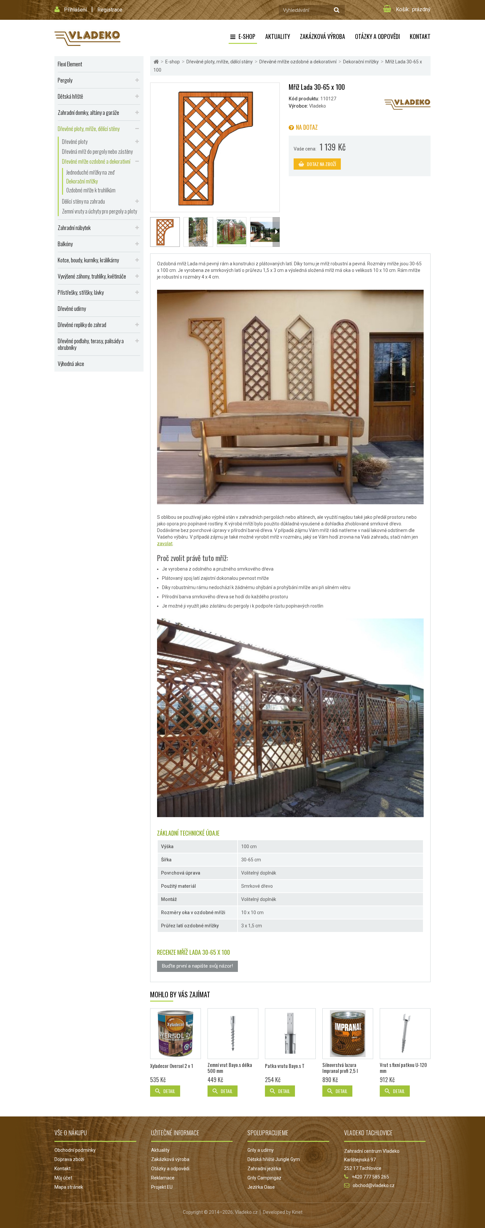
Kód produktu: (304, 98)
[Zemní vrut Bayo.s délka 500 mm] (233, 1033)
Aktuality (277, 36)
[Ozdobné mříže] (198, 232)
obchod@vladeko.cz (374, 1185)
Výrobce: (298, 106)
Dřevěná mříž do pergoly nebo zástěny (97, 151)
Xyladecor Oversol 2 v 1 (171, 1066)
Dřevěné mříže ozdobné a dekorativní (96, 161)
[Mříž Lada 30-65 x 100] (215, 146)
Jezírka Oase (261, 1187)
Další (276, 232)
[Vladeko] (87, 38)
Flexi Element (70, 64)
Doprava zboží (69, 1159)
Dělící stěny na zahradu (83, 201)
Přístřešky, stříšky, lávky (81, 292)
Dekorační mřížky (82, 181)
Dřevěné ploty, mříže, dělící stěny (88, 128)
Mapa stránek (68, 1187)
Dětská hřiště (70, 96)
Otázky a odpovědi (377, 36)
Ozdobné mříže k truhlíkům (90, 190)
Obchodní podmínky (75, 1150)
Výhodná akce (71, 363)
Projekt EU (162, 1187)
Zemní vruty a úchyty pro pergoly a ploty (99, 211)
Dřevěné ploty (74, 142)
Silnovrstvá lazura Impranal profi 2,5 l (340, 1068)
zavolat (165, 543)
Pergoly (65, 80)
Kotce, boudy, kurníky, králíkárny (88, 260)
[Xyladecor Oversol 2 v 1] (175, 1033)
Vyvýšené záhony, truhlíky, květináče (92, 276)
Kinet (297, 1212)
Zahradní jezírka (264, 1168)
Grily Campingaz (264, 1177)
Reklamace (163, 1177)
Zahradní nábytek (74, 227)
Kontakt (420, 36)
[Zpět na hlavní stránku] (156, 62)
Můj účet (63, 1177)
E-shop (247, 36)
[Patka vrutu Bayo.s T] (290, 1033)
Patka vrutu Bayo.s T (285, 1066)
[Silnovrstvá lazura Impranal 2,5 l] (347, 1033)
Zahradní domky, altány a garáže (88, 112)
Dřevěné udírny (72, 308)
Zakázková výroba (322, 36)
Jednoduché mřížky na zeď (90, 172)
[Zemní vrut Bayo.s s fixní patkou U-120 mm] (405, 1033)
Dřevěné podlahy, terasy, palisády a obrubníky (91, 344)
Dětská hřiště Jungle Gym (273, 1159)
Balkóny (65, 244)
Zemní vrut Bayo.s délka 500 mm (230, 1068)
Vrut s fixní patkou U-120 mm (403, 1068)
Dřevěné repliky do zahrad (82, 324)
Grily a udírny (260, 1150)
